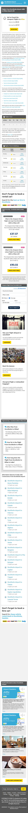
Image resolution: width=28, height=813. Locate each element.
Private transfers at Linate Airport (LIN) (12, 96)
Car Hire (14, 792)
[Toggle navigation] (25, 2)
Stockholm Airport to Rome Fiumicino (15, 483)
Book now (14, 29)
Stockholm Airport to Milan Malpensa (15, 490)
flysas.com (9, 134)
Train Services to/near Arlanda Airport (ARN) (14, 85)
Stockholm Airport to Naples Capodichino (15, 592)
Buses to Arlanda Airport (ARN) (11, 80)
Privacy (12, 795)
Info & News (16, 794)
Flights (9, 792)
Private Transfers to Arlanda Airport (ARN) (13, 78)
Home (4, 792)
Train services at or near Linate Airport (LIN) (13, 103)
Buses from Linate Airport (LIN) (11, 98)
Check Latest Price (14, 239)
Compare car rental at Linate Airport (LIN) (13, 93)
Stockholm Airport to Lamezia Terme (15, 599)
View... (4, 711)
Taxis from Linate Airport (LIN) (10, 100)
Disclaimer (23, 794)
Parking (5, 794)
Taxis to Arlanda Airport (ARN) (10, 83)
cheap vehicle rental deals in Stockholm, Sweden (12, 616)
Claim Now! (7, 342)
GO (23, 789)
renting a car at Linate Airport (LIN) (14, 62)
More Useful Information (14, 780)
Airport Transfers (22, 792)
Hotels (10, 794)
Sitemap (17, 795)
